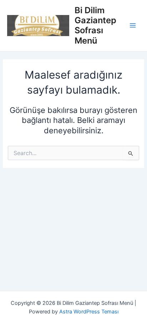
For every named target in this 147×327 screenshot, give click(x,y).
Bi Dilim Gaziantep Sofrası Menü (95, 25)
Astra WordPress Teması (88, 311)
